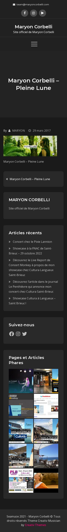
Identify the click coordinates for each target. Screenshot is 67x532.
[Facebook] (11, 334)
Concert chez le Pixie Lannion (32, 242)
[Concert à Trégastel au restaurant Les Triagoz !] (21, 456)
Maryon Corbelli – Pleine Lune (30, 179)
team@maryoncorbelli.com (33, 4)
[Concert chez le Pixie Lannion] (21, 381)
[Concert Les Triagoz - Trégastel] (46, 480)
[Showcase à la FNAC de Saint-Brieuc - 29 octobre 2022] (46, 381)
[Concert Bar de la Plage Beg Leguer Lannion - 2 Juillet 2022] (46, 456)
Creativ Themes (35, 525)
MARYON (18, 131)
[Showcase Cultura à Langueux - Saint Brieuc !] (21, 431)
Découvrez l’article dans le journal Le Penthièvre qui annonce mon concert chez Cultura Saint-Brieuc (33, 287)
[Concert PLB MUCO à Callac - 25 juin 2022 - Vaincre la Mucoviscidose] (21, 480)
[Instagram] (18, 334)
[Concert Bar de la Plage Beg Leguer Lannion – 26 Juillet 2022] (46, 431)
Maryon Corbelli (33, 27)
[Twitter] (24, 334)
